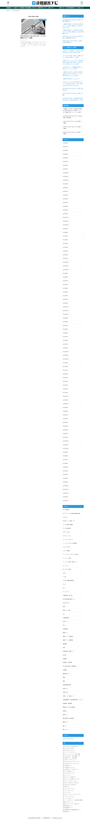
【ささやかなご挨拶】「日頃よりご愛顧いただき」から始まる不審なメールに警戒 (73, 56)
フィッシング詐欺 (67, 558)
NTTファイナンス (67, 775)
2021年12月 (65, 351)
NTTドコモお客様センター (69, 771)
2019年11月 (65, 444)
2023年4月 (65, 292)
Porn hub (71, 782)
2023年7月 (65, 280)
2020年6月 (65, 418)
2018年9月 (65, 496)
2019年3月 (65, 474)
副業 (64, 606)
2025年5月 (65, 198)
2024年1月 (65, 258)
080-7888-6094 (67, 746)
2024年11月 (65, 221)
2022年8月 (65, 321)
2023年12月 (65, 262)
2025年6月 (65, 195)
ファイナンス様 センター (68, 798)
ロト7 (64, 588)
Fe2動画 (74, 757)
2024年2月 (65, 254)
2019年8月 (65, 455)
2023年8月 (65, 277)
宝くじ (64, 625)
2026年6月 (65, 150)
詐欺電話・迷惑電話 (67, 703)
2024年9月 (65, 228)
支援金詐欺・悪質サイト (68, 651)
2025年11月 (65, 176)
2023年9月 (65, 273)
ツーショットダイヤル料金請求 (70, 543)
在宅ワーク (65, 621)
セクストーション (67, 535)
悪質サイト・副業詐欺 (68, 640)
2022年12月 (65, 306)
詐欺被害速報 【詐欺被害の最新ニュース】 (72, 699)
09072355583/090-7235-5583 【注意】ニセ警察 (73, 94)
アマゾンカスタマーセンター (69, 788)
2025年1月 (65, 213)
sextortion (65, 517)
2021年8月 (65, 366)
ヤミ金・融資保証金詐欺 (68, 580)
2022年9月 (65, 318)
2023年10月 (65, 269)
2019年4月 (65, 470)
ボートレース (66, 565)
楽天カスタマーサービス (68, 802)
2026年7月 (65, 146)
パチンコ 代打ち (66, 547)
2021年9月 (65, 362)
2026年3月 (65, 161)
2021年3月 (65, 385)
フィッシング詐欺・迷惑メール (70, 561)
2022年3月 (65, 340)
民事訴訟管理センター (68, 807)
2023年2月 (65, 299)
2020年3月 (65, 429)
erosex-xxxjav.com (67, 756)
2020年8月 (65, 411)
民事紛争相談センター (68, 805)
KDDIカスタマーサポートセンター (70, 759)
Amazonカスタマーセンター (69, 750)
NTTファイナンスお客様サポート (70, 777)
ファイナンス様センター (68, 800)
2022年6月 (65, 329)
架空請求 (65, 658)
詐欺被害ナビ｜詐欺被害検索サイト (44, 818)
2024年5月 (65, 243)
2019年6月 (65, 463)
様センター (78, 803)
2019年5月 (65, 467)
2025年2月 (65, 210)
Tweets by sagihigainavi (68, 738)
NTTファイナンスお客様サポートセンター (72, 779)
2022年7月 (65, 325)
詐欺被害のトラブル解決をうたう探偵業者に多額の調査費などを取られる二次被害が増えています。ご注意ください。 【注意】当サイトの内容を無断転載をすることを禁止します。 (45, 7)
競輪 (64, 677)
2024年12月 (65, 217)
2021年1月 (65, 392)
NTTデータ (76, 769)
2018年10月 (65, 493)
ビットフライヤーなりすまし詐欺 (70, 554)
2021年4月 (65, 381)
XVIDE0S (74, 784)
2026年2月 (65, 165)
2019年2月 (65, 478)
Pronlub (77, 782)
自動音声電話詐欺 (67, 684)
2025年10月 (65, 180)
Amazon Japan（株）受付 (69, 748)
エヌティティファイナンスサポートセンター (72, 794)
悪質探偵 (65, 643)
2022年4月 (65, 336)
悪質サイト (65, 632)
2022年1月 (65, 347)
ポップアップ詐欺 (67, 569)
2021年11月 (65, 355)
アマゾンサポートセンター (69, 790)
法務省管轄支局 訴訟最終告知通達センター (72, 809)
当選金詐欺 (65, 629)
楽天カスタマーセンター (68, 803)
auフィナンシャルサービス (69, 754)
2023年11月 (65, 265)
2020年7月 (65, 414)
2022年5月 (65, 333)
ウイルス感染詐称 (67, 528)
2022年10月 (65, 314)
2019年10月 (65, 448)
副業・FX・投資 (66, 610)
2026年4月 (65, 157)
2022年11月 (65, 310)
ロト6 (64, 584)
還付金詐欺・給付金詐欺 (68, 718)
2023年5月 (65, 288)
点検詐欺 (65, 670)
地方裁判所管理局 (79, 800)
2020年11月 (65, 400)
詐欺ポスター (66, 692)
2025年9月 (65, 183)
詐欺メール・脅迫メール (68, 696)
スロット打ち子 (66, 532)
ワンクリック (66, 591)
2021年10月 (65, 359)
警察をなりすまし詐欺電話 (69, 707)
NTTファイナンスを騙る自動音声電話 (71, 513)
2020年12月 (65, 396)
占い (64, 614)
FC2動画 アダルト (67, 757)
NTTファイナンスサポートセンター (70, 780)
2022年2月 (65, 344)
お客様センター (67, 786)
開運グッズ (65, 722)
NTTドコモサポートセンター (69, 773)
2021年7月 (65, 370)
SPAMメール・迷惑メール (69, 520)
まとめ (64, 573)
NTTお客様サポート (68, 765)
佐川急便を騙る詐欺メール (69, 599)
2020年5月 (65, 422)
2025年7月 (65, 191)
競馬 (64, 681)
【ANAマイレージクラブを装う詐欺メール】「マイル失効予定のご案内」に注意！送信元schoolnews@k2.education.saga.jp (73, 83)
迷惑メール (65, 714)
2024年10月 (65, 224)
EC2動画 (78, 754)
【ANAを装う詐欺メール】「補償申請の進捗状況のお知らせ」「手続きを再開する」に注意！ (73, 99)
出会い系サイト (66, 602)
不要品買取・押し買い (68, 595)
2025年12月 (65, 172)
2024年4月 (65, 247)
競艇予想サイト (66, 673)
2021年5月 (65, 377)
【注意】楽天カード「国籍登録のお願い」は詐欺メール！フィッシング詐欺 (73, 68)
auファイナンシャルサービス (69, 752)
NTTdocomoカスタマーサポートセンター (72, 763)
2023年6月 (65, 284)
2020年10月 (65, 403)
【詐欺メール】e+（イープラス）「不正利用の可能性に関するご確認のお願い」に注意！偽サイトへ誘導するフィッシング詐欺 (73, 62)
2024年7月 (65, 236)
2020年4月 (65, 426)
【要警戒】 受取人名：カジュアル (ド (71, 78)
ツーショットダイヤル (68, 539)
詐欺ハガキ (65, 688)
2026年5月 (65, 154)
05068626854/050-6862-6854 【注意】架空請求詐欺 (73, 89)
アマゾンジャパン (67, 792)
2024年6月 (65, 239)
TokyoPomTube (67, 784)
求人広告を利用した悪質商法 (69, 666)
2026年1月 (65, 169)
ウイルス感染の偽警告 (68, 524)
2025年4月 (65, 202)
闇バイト (65, 725)
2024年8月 (65, 232)
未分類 (64, 655)
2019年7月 (65, 459)
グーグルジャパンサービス (69, 796)
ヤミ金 (64, 576)
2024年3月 (65, 251)
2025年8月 (65, 187)
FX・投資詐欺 (66, 509)
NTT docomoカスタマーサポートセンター (72, 761)
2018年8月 (65, 500)
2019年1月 (65, 482)
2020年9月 (65, 407)
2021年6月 (65, 374)
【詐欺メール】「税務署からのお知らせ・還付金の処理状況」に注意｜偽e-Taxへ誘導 (73, 51)
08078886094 (75, 746)
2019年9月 (65, 452)
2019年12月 (65, 441)
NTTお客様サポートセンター (69, 767)
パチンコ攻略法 (66, 550)
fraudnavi (65, 27)
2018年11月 (65, 489)
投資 (64, 647)
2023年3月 (65, 295)
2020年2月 (65, 433)
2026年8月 (65, 143)
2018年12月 (65, 485)
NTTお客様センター (68, 769)
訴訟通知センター (67, 811)
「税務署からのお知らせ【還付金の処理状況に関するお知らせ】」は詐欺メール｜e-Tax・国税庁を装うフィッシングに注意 (73, 73)
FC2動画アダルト (76, 756)
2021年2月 (65, 388)
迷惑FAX (65, 711)
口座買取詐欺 (66, 617)
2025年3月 (65, 206)
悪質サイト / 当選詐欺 (68, 636)
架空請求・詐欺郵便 (67, 662)
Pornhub (65, 782)
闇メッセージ (66, 729)
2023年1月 (65, 303)
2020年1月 (65, 437)
